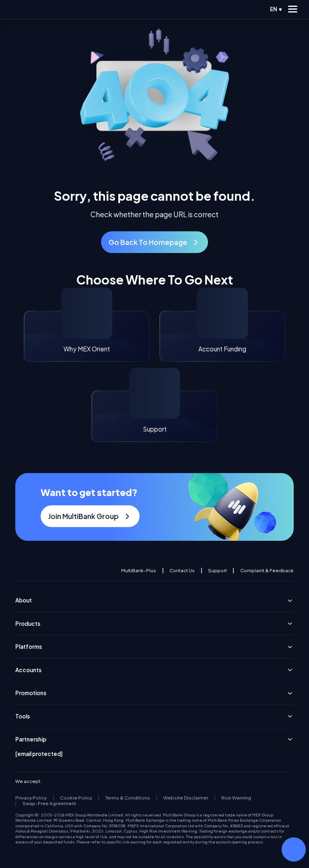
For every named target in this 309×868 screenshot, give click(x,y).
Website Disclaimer (185, 798)
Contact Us (182, 570)
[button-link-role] (154, 242)
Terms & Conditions (127, 798)
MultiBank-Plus (138, 570)
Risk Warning (236, 798)
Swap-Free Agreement (49, 803)
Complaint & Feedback (266, 570)
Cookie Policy (76, 798)
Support (217, 570)
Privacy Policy (31, 798)
